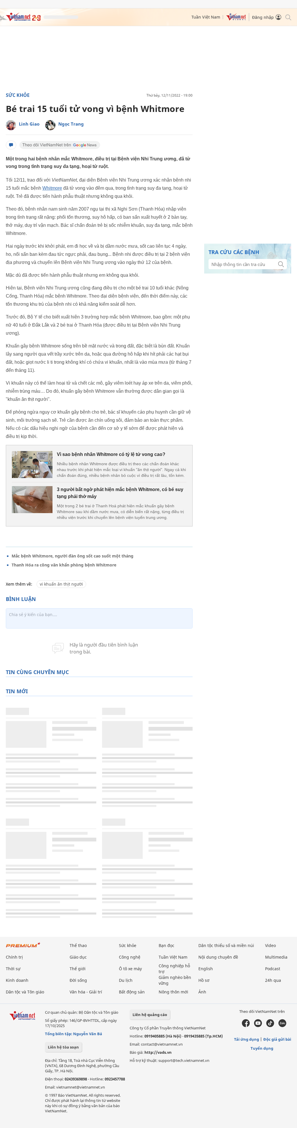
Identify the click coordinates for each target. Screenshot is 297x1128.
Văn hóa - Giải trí (86, 992)
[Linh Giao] (11, 125)
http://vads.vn (158, 1052)
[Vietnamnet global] (236, 19)
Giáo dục (78, 957)
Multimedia (276, 957)
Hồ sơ (203, 980)
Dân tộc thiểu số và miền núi (226, 945)
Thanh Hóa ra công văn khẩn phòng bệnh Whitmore (64, 565)
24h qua (273, 980)
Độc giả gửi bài (277, 1039)
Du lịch (126, 980)
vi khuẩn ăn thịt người (61, 584)
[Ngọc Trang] (50, 125)
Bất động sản (132, 992)
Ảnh (202, 992)
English (205, 968)
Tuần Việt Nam (205, 17)
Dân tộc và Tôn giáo (25, 992)
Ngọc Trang (71, 124)
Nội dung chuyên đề (218, 957)
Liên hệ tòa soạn (63, 1047)
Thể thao (78, 945)
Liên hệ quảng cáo (150, 1014)
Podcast (272, 968)
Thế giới (78, 968)
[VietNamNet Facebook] (246, 1025)
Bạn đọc (166, 945)
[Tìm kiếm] (288, 17)
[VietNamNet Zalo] (282, 1025)
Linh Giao (29, 124)
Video (270, 945)
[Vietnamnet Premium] (23, 947)
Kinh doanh (17, 980)
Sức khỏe (18, 95)
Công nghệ (129, 957)
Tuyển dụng (262, 1048)
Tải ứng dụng (246, 1039)
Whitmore (52, 188)
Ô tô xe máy (130, 968)
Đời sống (78, 980)
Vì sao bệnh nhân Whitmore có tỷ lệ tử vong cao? (111, 454)
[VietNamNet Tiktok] (270, 1025)
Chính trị (14, 957)
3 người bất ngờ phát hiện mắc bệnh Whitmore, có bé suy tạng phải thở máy (120, 493)
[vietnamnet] (23, 19)
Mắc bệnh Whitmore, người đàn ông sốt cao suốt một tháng (72, 556)
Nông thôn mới (173, 992)
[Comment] (11, 145)
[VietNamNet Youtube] (258, 1025)
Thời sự (13, 968)
